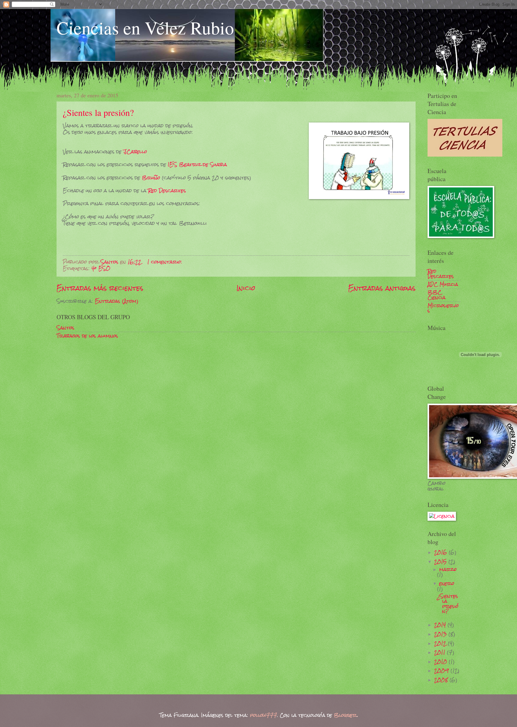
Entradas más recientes (100, 288)
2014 (441, 625)
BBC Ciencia (436, 294)
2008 (442, 680)
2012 (441, 643)
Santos (65, 328)
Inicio (246, 288)
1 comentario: (165, 262)
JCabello (135, 151)
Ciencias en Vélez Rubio (145, 28)
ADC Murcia (443, 284)
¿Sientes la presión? (98, 112)
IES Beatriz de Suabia (197, 164)
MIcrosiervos (443, 308)
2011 (440, 652)
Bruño (151, 177)
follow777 (263, 715)
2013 (441, 634)
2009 (442, 670)
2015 (441, 562)
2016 (441, 552)
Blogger (345, 715)
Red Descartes (167, 190)
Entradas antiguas (382, 288)
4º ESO (101, 268)
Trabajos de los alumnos (87, 336)
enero (446, 583)
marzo (448, 569)
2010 (441, 662)
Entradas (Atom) (116, 301)
